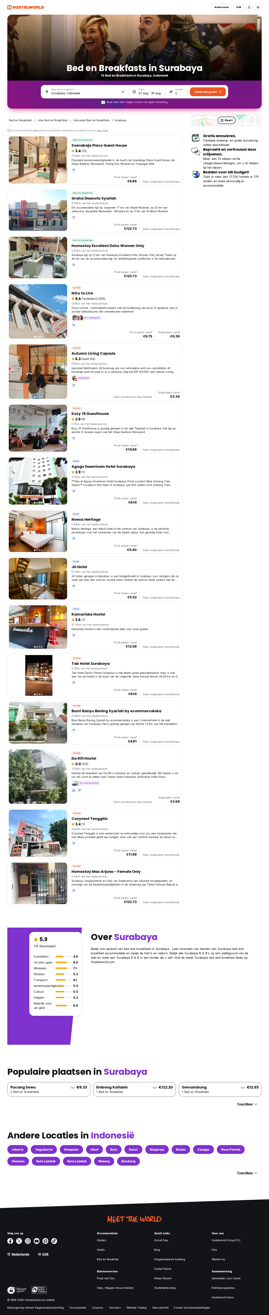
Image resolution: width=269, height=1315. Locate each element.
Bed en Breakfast (83, 140)
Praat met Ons (105, 1278)
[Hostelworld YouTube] (37, 1241)
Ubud (94, 1149)
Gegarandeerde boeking (169, 1259)
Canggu (203, 1149)
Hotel (76, 461)
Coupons (97, 1307)
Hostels (101, 1240)
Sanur (133, 1149)
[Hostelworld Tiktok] (54, 1241)
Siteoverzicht (160, 1307)
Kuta (113, 1149)
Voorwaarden (78, 1307)
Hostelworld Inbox (223, 1297)
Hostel (76, 287)
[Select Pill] (249, 7)
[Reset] (123, 91)
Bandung (128, 1161)
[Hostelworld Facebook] (10, 1241)
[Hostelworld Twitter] (19, 1241)
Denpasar (71, 1149)
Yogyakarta (44, 1149)
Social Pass (161, 1240)
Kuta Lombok (46, 1161)
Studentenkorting (164, 1287)
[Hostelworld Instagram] (28, 1241)
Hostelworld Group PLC (226, 1240)
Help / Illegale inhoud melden (115, 1287)
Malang (104, 1161)
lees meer (102, 130)
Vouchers (115, 1307)
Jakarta (17, 1149)
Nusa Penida (230, 1149)
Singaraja (157, 1149)
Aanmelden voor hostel (226, 1278)
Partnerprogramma (223, 1287)
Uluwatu (18, 1161)
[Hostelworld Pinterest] (45, 1241)
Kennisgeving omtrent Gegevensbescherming (35, 1307)
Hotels (101, 1249)
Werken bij (218, 1259)
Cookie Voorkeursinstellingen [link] (192, 1307)
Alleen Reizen (162, 1278)
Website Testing (137, 1307)
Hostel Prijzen (162, 1268)
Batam (181, 1149)
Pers (214, 1249)
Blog (157, 1249)
